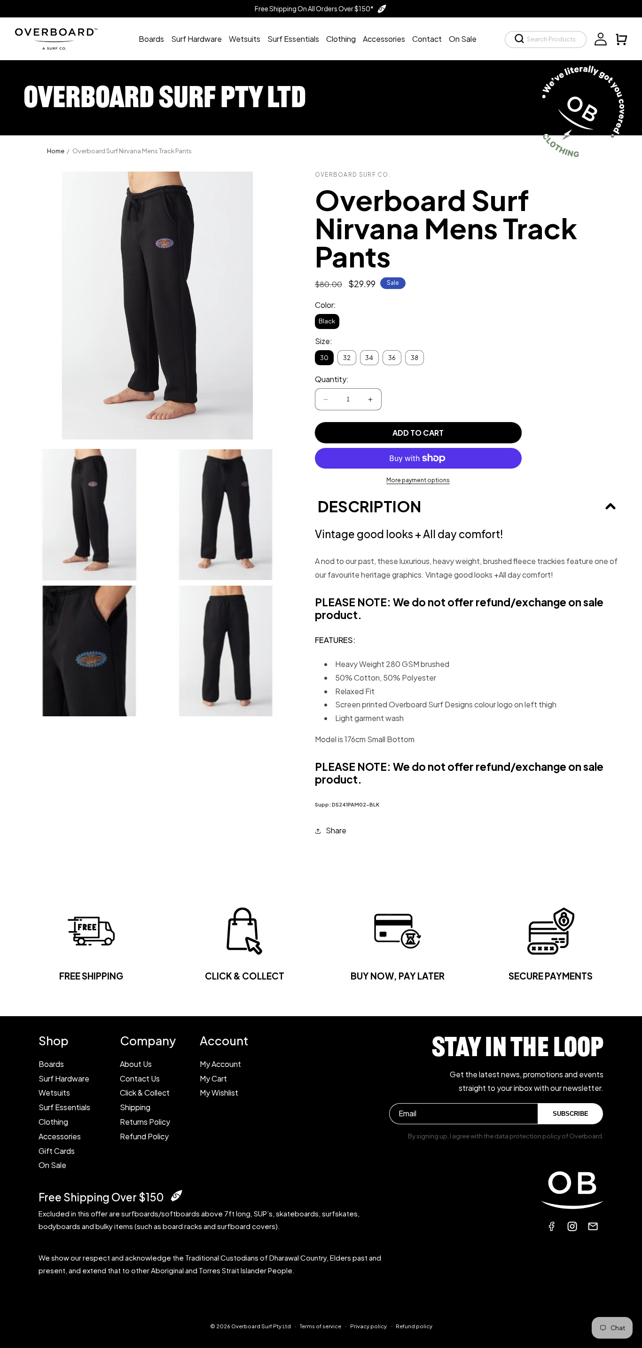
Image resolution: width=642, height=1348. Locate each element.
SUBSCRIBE (570, 1113)
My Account (220, 1064)
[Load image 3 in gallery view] (89, 651)
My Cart (213, 1078)
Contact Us (140, 1078)
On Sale (52, 1165)
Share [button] (336, 830)
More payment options (418, 480)
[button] (546, 39)
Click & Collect (145, 1092)
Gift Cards (57, 1151)
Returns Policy (145, 1122)
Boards (51, 1064)
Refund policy (414, 1326)
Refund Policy (144, 1136)
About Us (136, 1064)
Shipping (135, 1107)
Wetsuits (54, 1092)
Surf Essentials (64, 1107)
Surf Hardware (64, 1078)
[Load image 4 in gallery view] (225, 651)
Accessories (60, 1136)
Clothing (53, 1122)
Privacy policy (368, 1326)
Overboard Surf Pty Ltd (261, 1326)
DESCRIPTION (369, 506)
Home (55, 151)
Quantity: (332, 379)
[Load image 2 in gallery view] (225, 514)
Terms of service (320, 1326)
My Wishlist (219, 1092)
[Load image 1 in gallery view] (89, 514)
